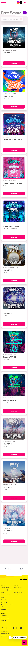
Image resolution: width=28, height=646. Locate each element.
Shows (2, 592)
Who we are (4, 602)
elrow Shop (16, 594)
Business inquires (5, 618)
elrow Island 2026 (18, 592)
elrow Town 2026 (18, 587)
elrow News (3, 609)
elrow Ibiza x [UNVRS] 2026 (7, 589)
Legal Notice (4, 635)
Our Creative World (5, 594)
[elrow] (4, 2)
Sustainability (4, 599)
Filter (25, 12)
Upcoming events (5, 587)
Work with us (4, 620)
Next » (22, 569)
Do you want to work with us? (7, 605)
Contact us (4, 615)
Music (2, 597)
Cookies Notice (5, 633)
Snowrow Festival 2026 (19, 589)
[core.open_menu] (25, 2)
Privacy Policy (4, 631)
